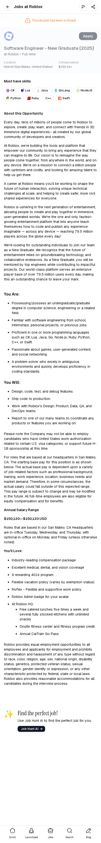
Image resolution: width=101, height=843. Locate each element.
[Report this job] (83, 7)
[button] (93, 7)
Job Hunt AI (29, 729)
